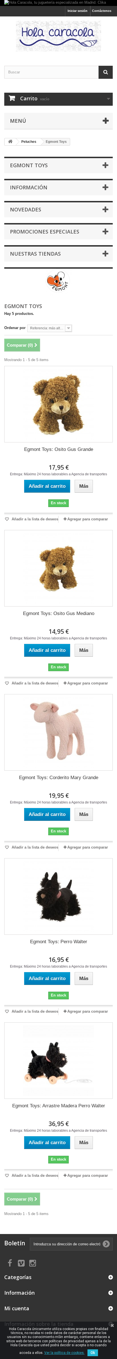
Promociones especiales (44, 231)
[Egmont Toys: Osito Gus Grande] (58, 404)
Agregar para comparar (87, 519)
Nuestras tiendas (35, 253)
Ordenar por (15, 328)
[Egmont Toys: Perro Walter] (58, 896)
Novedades (25, 209)
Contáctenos (101, 10)
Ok (93, 1353)
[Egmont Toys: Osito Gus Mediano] (58, 568)
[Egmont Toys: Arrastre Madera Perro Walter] (58, 1060)
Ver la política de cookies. (64, 1353)
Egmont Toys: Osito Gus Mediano (58, 613)
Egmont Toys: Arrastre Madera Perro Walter (58, 1105)
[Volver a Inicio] (10, 141)
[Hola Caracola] (58, 36)
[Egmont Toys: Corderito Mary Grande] (58, 732)
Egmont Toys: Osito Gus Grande (58, 449)
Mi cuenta (16, 1308)
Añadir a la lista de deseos (34, 519)
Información (28, 187)
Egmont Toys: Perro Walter (58, 941)
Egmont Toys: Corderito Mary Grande (58, 777)
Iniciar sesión (77, 10)
